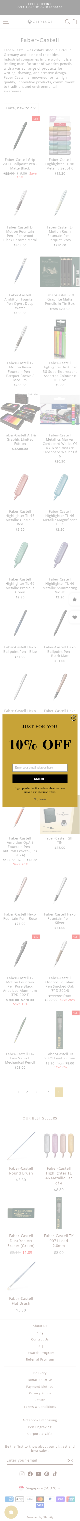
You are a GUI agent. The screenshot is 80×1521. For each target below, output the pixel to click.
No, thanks (40, 799)
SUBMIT (40, 778)
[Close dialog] (73, 718)
